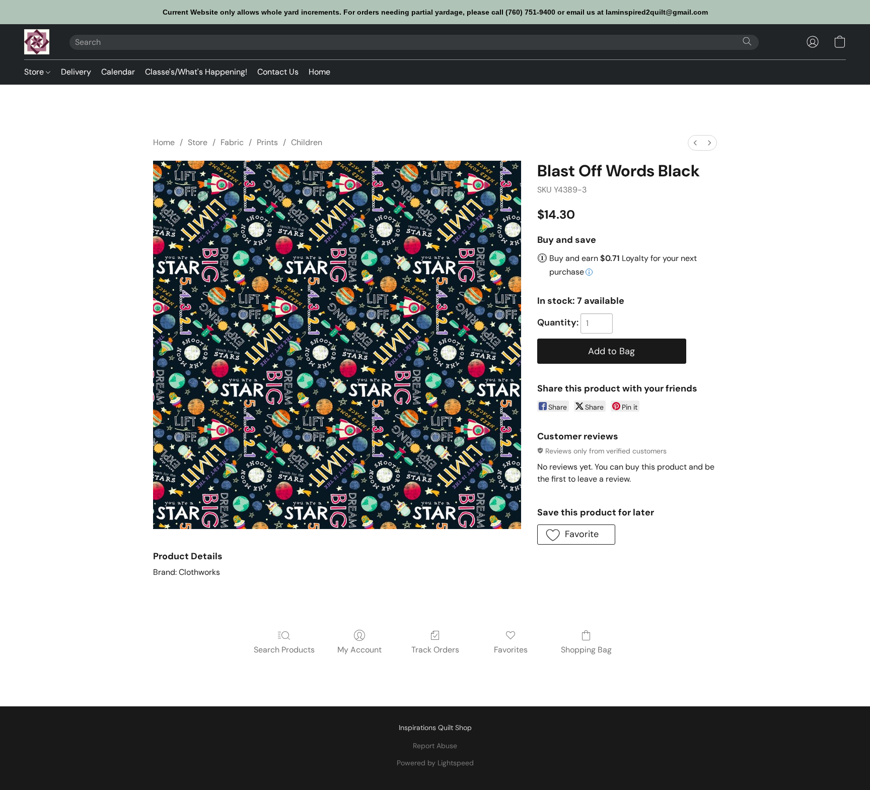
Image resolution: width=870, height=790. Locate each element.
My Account (359, 649)
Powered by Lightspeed (435, 762)
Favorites (511, 649)
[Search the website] (747, 41)
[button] (36, 41)
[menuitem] (695, 143)
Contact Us (278, 72)
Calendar (118, 72)
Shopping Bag (586, 649)
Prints (267, 142)
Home (319, 72)
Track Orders (435, 649)
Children (306, 142)
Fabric (232, 142)
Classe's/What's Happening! (196, 72)
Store (35, 72)
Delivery (76, 72)
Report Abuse (435, 745)
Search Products (284, 649)
